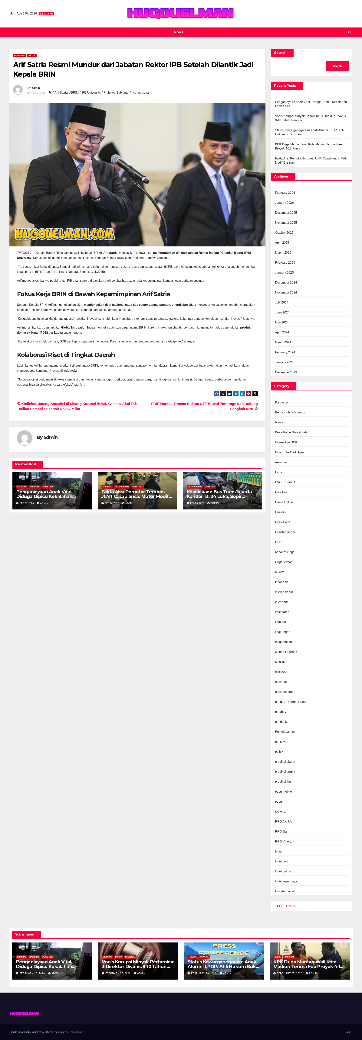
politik (31, 56)
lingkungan (282, 632)
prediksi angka (285, 771)
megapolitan (122, 487)
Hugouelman (284, 562)
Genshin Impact (286, 532)
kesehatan (282, 612)
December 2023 (286, 372)
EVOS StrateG (285, 482)
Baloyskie (282, 402)
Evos (278, 472)
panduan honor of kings (291, 701)
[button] (349, 32)
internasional (284, 592)
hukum (279, 572)
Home (178, 32)
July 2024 (281, 302)
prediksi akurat (285, 761)
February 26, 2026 (204, 973)
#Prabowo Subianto (115, 92)
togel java (281, 861)
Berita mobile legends (290, 412)
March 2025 (283, 252)
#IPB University (90, 92)
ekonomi (281, 462)
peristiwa (19, 56)
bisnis (279, 422)
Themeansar (76, 1032)
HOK (278, 542)
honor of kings (285, 552)
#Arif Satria (60, 92)
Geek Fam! (282, 522)
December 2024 (286, 282)
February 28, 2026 (33, 973)
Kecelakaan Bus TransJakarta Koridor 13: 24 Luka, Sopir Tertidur (219, 496)
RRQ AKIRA (283, 821)
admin (36, 88)
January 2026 (284, 202)
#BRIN (73, 92)
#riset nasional (140, 92)
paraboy (280, 711)
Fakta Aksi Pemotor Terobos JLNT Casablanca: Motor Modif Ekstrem (135, 496)
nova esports (284, 691)
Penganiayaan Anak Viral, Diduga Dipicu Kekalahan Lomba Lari (44, 496)
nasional (34, 487)
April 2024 (282, 332)
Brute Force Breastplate (291, 432)
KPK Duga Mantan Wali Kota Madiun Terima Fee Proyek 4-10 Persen (308, 966)
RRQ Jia (281, 831)
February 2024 (285, 352)
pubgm (280, 801)
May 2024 (282, 322)
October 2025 (284, 232)
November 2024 (286, 292)
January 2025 (284, 272)
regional (280, 811)
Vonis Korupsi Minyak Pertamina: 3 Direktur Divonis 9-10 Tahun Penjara (138, 966)
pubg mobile (283, 791)
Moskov (280, 661)
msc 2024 (281, 671)
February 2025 (285, 262)
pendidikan (282, 721)
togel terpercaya (286, 881)
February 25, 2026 (290, 973)
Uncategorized (285, 891)
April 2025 (282, 242)
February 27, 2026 (118, 973)
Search (280, 53)
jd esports (281, 602)
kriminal (21, 487)
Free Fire (281, 492)
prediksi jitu (283, 781)
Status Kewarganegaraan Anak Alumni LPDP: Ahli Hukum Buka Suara (223, 966)
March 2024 (283, 342)
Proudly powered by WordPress (26, 1032)
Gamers (280, 512)
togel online (283, 871)
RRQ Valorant (284, 841)
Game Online (284, 502)
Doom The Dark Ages (290, 452)
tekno (279, 851)
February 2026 (285, 192)
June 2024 (282, 312)
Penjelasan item (286, 731)
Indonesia (282, 582)
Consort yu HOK (286, 442)
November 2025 (286, 222)
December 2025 (286, 212)
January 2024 (284, 362)
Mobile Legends (286, 651)
